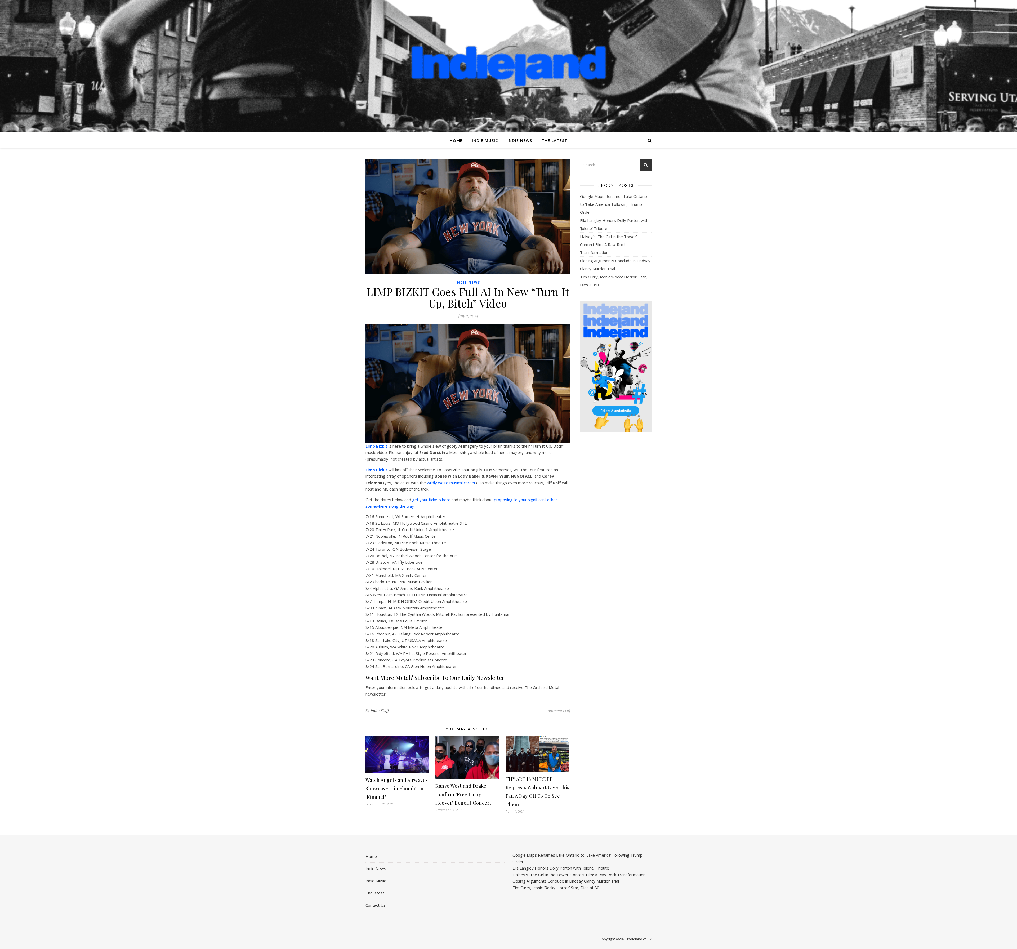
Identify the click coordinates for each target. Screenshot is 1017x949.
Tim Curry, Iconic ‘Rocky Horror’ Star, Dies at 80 (555, 887)
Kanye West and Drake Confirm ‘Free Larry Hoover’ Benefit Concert (463, 794)
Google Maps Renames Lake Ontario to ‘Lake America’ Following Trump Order (613, 204)
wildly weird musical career (451, 482)
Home (456, 140)
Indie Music (485, 140)
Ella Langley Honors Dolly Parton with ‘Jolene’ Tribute (560, 868)
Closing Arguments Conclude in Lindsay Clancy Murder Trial (565, 881)
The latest (554, 140)
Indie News (519, 140)
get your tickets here (431, 499)
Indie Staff (380, 710)
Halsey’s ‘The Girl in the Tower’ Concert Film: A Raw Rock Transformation (608, 244)
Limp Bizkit (376, 446)
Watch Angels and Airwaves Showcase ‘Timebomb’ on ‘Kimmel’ (396, 788)
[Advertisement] (616, 519)
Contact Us (375, 905)
